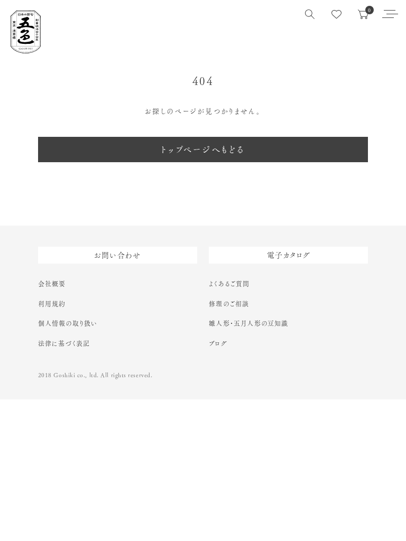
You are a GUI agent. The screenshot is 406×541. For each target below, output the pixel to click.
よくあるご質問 (229, 284)
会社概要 (52, 284)
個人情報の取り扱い (68, 323)
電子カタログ (288, 255)
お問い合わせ (117, 255)
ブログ (218, 343)
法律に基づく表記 (64, 343)
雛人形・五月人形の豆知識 (248, 323)
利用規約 (52, 304)
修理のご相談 (229, 304)
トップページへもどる (203, 149)
